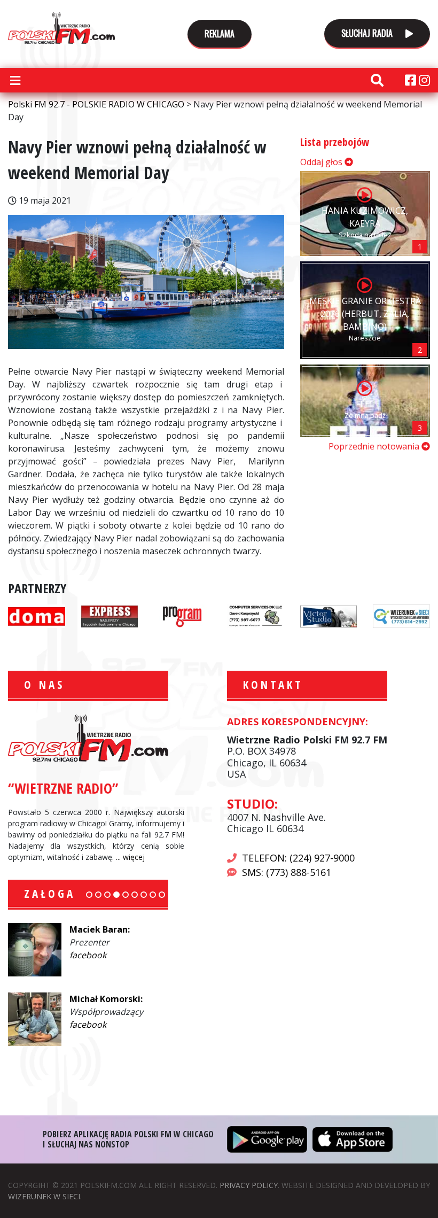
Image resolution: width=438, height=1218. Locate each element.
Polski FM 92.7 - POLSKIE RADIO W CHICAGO (61, 27)
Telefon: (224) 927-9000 (298, 857)
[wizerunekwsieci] (401, 615)
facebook (87, 955)
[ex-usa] (109, 615)
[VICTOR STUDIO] (328, 615)
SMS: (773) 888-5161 (286, 872)
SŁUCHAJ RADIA (368, 33)
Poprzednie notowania (374, 446)
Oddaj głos (322, 162)
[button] (89, 894)
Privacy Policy (249, 1185)
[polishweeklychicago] (182, 615)
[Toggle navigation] (15, 80)
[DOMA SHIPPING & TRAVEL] (36, 615)
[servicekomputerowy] (255, 615)
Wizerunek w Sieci (44, 1196)
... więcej (130, 857)
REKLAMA (219, 33)
